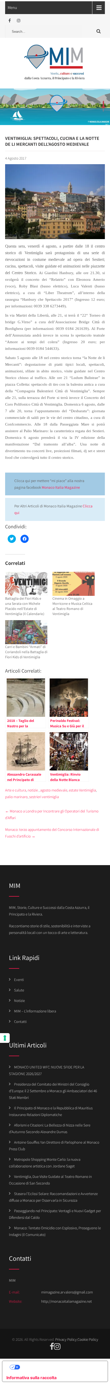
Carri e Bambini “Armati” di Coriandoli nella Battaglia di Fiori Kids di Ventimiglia (26, 651)
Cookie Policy (88, 1339)
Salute (19, 990)
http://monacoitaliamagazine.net (66, 1301)
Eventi (19, 979)
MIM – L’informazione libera (35, 1011)
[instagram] (18, 20)
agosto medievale (53, 790)
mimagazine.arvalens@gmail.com (67, 1292)
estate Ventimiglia (82, 790)
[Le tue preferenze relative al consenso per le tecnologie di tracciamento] (5, 1038)
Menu (12, 7)
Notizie (19, 1000)
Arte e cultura (15, 790)
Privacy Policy (66, 1339)
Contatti (20, 1021)
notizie (33, 790)
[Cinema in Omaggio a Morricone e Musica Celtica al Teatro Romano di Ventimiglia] (73, 584)
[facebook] (9, 20)
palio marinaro (16, 796)
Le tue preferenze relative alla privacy (60, 1367)
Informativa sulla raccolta (31, 1377)
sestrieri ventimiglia (44, 796)
